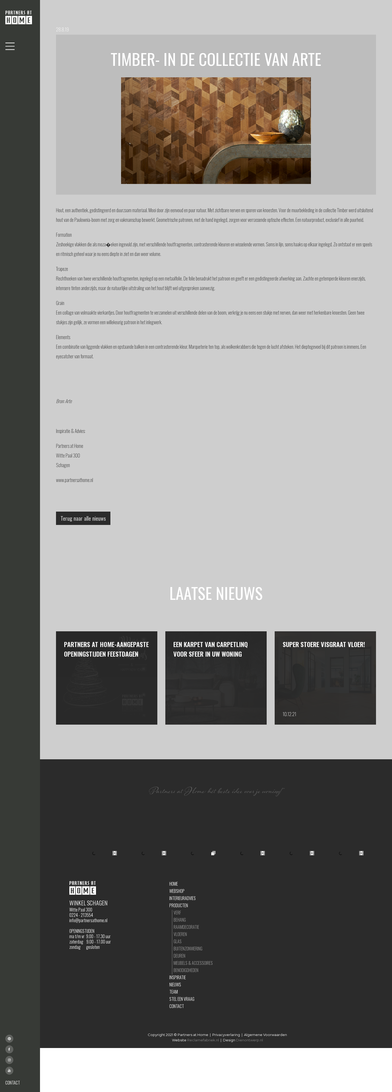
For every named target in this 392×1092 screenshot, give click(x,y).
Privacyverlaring (226, 1035)
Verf (177, 912)
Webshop (177, 891)
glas (178, 941)
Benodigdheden (186, 970)
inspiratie (177, 977)
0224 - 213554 (81, 915)
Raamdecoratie (186, 927)
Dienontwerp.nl (249, 1040)
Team (173, 991)
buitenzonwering (188, 948)
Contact (176, 1006)
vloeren (180, 934)
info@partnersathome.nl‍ (88, 920)
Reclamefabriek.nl (203, 1040)
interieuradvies (182, 898)
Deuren (179, 955)
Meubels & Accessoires (193, 963)
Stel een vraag (181, 999)
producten (178, 905)
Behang (180, 919)
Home (173, 883)
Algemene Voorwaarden (265, 1035)
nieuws (175, 984)
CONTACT (12, 1082)
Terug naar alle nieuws (83, 518)
